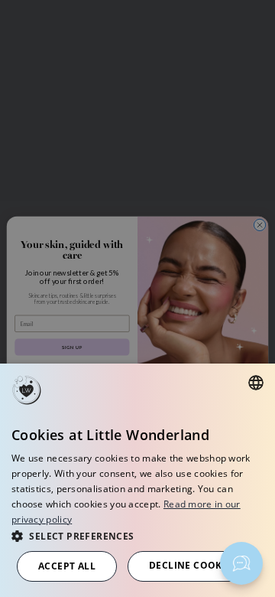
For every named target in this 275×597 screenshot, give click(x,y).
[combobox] (256, 382)
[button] (137, 535)
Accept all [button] (66, 566)
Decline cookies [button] (193, 565)
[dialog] (137, 480)
